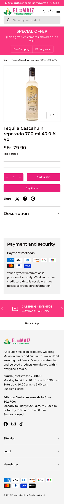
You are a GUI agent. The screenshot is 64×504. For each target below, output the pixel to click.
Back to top (32, 323)
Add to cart (43, 176)
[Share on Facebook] (25, 199)
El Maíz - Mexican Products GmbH (28, 495)
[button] (50, 11)
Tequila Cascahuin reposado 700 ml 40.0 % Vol (34, 60)
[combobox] (32, 20)
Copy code (45, 49)
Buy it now (32, 188)
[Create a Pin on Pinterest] (33, 199)
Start (6, 60)
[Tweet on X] (17, 199)
